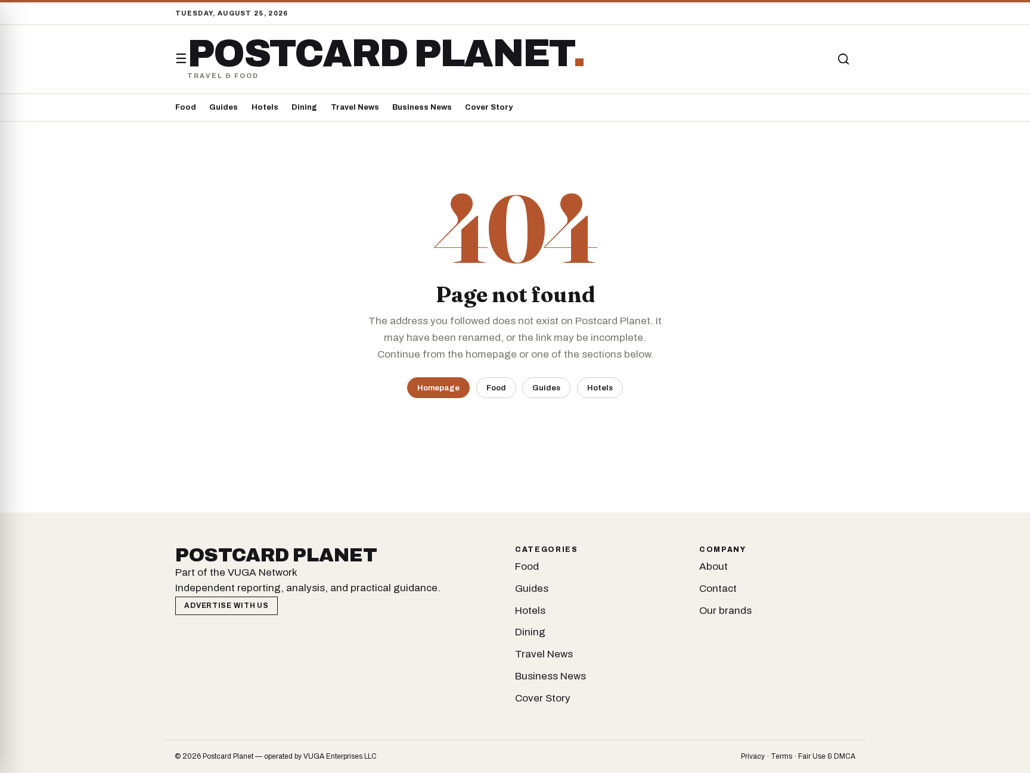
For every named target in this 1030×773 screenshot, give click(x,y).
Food (185, 107)
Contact (718, 588)
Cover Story (489, 107)
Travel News (355, 107)
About (713, 566)
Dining (304, 107)
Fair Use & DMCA (826, 756)
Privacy (753, 756)
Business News (422, 107)
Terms (781, 756)
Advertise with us (226, 605)
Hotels (265, 107)
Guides (223, 107)
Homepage (438, 387)
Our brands (725, 610)
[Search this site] (843, 59)
